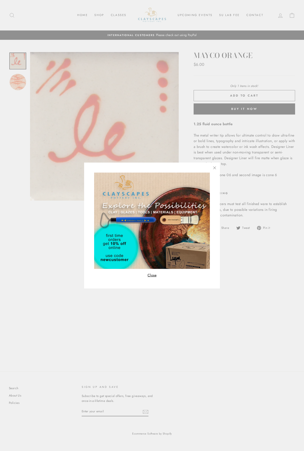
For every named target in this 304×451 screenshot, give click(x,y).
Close (152, 275)
